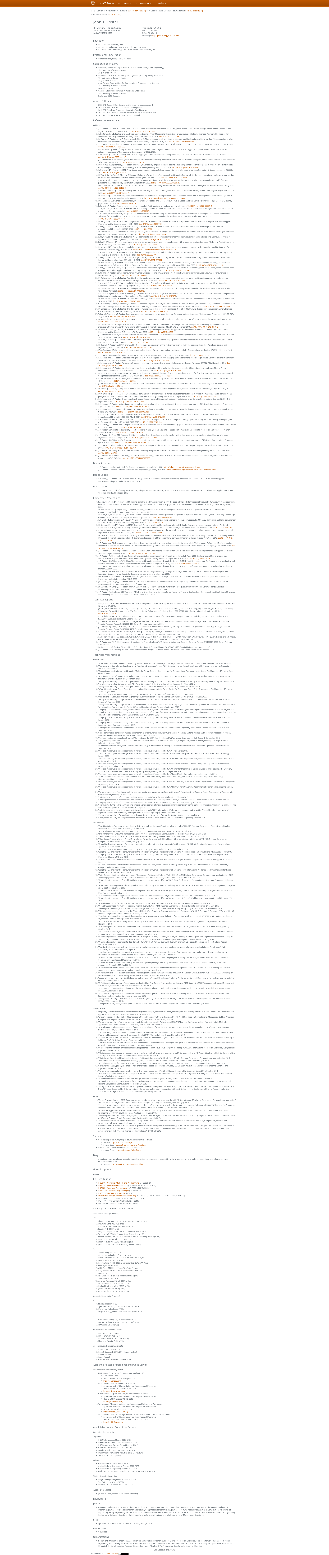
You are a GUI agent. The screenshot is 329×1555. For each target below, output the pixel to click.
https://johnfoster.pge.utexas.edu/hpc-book (182, 467)
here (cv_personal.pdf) (137, 11)
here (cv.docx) (115, 14)
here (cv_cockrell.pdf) (194, 11)
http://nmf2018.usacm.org (114, 1391)
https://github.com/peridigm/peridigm (130, 1145)
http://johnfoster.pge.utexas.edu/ (165, 35)
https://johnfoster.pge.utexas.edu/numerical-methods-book (191, 469)
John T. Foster (112, 1553)
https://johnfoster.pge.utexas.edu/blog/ (127, 1164)
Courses (127, 3)
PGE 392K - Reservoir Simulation (111, 1193)
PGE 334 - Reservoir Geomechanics (113, 1185)
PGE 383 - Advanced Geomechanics (113, 1188)
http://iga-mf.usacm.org (113, 1401)
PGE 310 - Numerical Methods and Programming (118, 1183)
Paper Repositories (143, 3)
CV (119, 3)
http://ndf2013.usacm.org (113, 1422)
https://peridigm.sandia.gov (122, 1142)
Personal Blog (160, 3)
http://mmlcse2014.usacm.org (115, 1412)
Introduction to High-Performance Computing (117, 1195)
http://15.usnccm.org (112, 1381)
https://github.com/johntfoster (128, 1150)
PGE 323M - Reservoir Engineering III (113, 1190)
